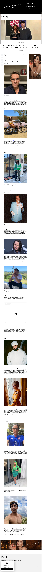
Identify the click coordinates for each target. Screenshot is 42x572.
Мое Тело (19, 560)
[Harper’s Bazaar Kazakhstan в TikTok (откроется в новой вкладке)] (37, 566)
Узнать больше (9, 567)
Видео (26, 16)
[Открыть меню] (1, 16)
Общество (22, 16)
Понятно (7, 569)
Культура (19, 16)
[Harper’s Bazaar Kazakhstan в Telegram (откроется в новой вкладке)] (40, 566)
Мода (9, 16)
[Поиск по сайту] (40, 16)
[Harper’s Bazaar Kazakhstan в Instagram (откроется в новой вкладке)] (36, 566)
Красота (16, 16)
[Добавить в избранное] (2, 65)
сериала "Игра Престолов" (17, 140)
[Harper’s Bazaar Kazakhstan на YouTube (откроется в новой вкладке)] (39, 566)
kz (40, 13)
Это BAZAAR (13, 16)
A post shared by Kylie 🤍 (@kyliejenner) (15, 326)
